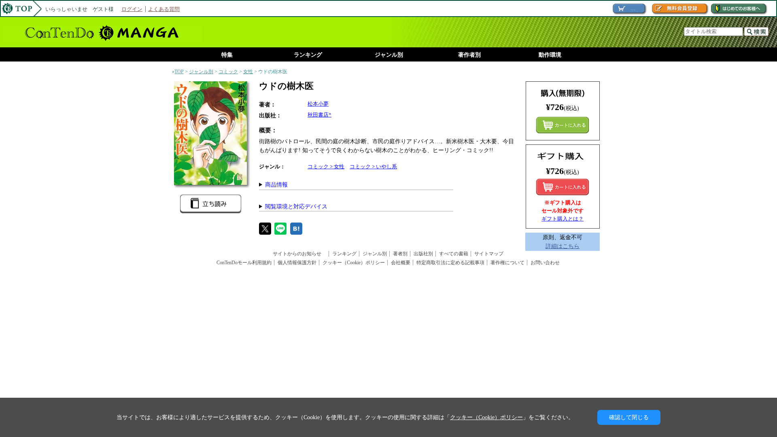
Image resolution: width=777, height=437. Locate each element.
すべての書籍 (453, 254)
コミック (228, 71)
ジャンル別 (389, 55)
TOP (179, 71)
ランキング (308, 55)
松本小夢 (318, 104)
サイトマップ (488, 254)
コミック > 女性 (326, 166)
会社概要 (400, 262)
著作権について (507, 262)
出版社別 (423, 254)
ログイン (131, 9)
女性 (248, 71)
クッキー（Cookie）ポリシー (354, 262)
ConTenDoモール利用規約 (244, 262)
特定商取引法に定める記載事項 (450, 262)
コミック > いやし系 (373, 166)
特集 (227, 55)
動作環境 (550, 55)
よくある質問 (164, 9)
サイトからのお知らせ (299, 254)
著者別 (400, 254)
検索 (756, 31)
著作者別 (469, 55)
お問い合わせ (545, 262)
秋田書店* (319, 115)
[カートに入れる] (562, 187)
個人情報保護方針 (297, 262)
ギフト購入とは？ (562, 219)
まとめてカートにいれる (562, 125)
